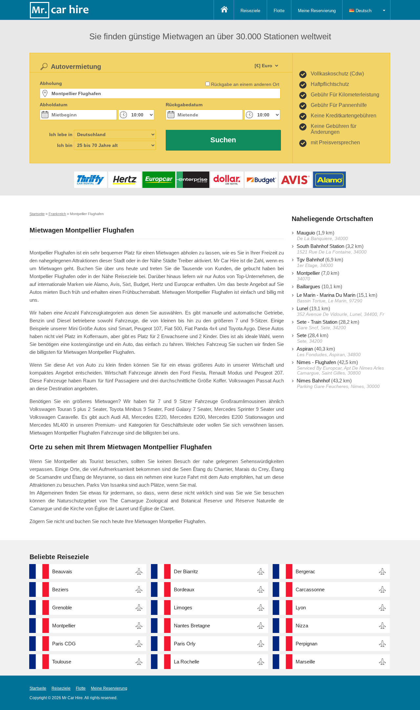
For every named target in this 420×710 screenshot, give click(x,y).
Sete (301, 335)
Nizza (302, 625)
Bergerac (305, 571)
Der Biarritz (186, 571)
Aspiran (305, 349)
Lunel (302, 308)
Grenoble (62, 607)
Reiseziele (250, 10)
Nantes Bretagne (192, 625)
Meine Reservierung (317, 10)
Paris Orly (185, 643)
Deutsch (362, 10)
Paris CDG (64, 643)
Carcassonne (310, 589)
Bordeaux (184, 589)
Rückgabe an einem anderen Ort (245, 84)
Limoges (183, 607)
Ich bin (65, 145)
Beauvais (62, 571)
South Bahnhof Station (320, 246)
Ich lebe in (61, 134)
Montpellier (308, 273)
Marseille (305, 661)
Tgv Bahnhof (310, 259)
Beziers (60, 589)
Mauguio (306, 232)
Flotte (279, 10)
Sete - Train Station (317, 322)
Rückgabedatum (184, 104)
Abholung (51, 83)
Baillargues (308, 286)
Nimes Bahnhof (313, 380)
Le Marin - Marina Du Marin (326, 295)
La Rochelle (186, 661)
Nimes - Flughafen (316, 362)
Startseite (38, 688)
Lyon (301, 607)
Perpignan (306, 643)
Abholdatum (53, 104)
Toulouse (61, 661)
